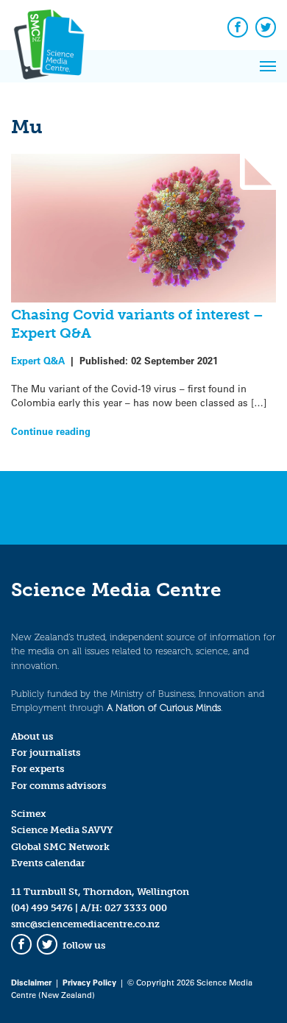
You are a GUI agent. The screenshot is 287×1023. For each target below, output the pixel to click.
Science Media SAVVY (62, 829)
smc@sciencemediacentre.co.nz (85, 924)
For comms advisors (58, 785)
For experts (37, 768)
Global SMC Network (60, 846)
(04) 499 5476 (42, 907)
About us (32, 736)
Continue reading (51, 431)
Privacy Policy (89, 982)
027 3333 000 (135, 907)
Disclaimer (31, 982)
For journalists (45, 752)
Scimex (28, 813)
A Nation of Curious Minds (164, 707)
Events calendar (48, 862)
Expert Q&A (38, 360)
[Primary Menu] (268, 66)
